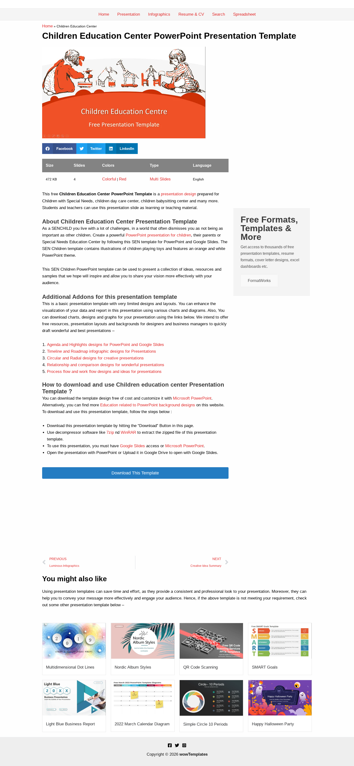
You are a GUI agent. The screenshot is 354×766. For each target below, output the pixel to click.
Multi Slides (160, 179)
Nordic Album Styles (133, 667)
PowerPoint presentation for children (158, 235)
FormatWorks (259, 281)
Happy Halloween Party (273, 724)
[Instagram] (184, 745)
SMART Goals (265, 667)
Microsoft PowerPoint (191, 398)
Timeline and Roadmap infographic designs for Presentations (101, 351)
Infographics (159, 14)
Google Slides (132, 446)
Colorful (109, 179)
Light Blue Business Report (70, 724)
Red (122, 179)
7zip (110, 432)
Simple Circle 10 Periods (205, 724)
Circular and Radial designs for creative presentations (95, 358)
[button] (59, 148)
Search (218, 14)
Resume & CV (191, 14)
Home (103, 14)
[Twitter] (177, 745)
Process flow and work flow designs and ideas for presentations (104, 371)
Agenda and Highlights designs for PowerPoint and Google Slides (105, 344)
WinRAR (128, 432)
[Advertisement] (135, 517)
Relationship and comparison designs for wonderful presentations (105, 365)
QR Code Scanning (200, 667)
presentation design (178, 194)
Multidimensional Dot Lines (70, 667)
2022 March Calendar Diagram (142, 724)
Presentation (128, 14)
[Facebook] (170, 745)
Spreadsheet (244, 14)
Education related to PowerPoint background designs (147, 405)
